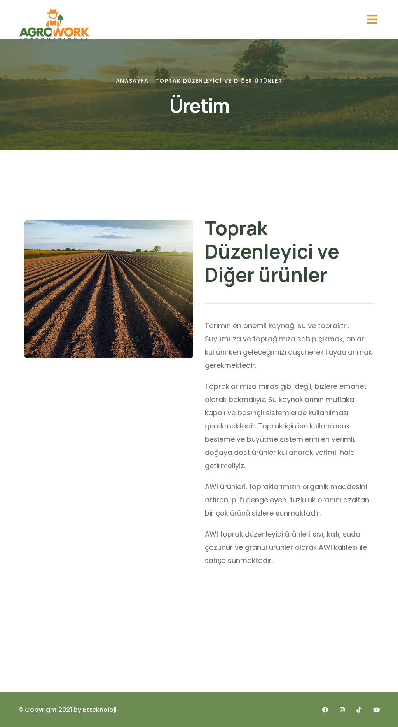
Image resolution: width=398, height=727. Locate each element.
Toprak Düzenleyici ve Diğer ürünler (218, 81)
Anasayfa (132, 81)
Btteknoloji (100, 709)
